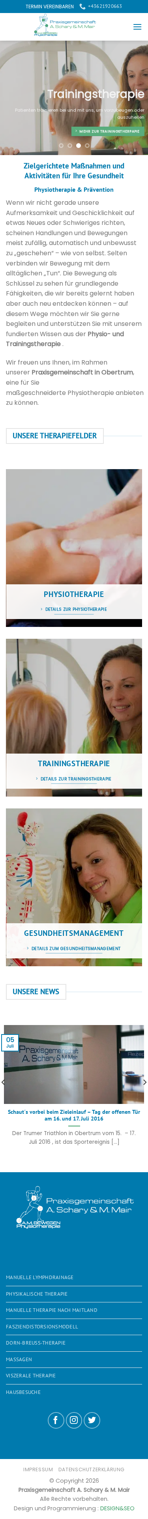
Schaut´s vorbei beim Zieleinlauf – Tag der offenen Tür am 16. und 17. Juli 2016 (74, 1115)
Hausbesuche (23, 1392)
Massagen (19, 1359)
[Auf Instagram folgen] (74, 1420)
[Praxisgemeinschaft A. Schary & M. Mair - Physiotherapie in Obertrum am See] (69, 27)
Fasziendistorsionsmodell (42, 1326)
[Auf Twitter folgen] (92, 1420)
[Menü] (137, 26)
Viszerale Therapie (31, 1375)
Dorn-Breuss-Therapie (36, 1342)
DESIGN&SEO (117, 1508)
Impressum (38, 1469)
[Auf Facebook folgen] (56, 1420)
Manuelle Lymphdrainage (40, 1277)
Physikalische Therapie (37, 1294)
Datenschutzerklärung (91, 1469)
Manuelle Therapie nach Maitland (51, 1310)
